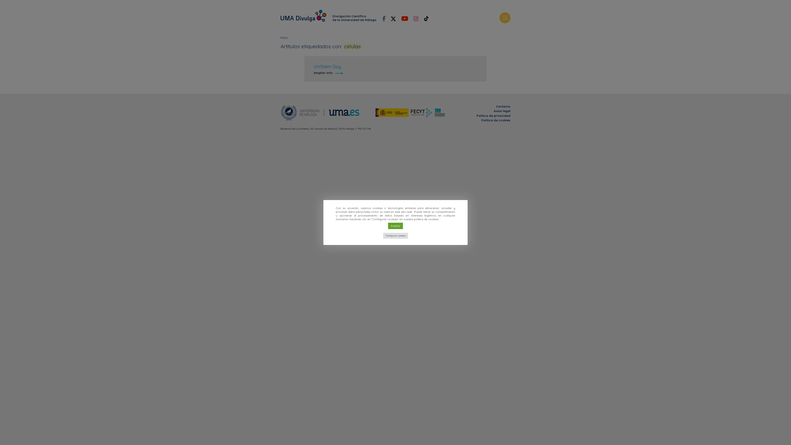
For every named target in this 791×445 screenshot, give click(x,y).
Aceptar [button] (395, 225)
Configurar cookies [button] (396, 235)
